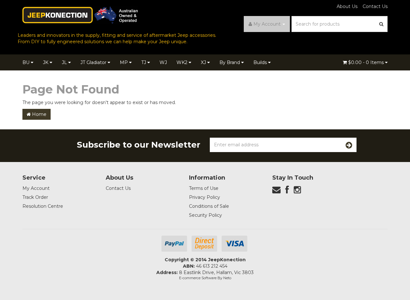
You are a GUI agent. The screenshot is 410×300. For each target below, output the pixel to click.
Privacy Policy (204, 197)
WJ (163, 62)
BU (26, 62)
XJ (204, 62)
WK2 (182, 62)
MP (124, 62)
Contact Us (375, 6)
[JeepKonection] (80, 15)
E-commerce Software (198, 278)
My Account (36, 188)
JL (65, 62)
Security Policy (205, 215)
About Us (347, 6)
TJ (144, 62)
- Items (366, 62)
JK (46, 62)
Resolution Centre (42, 206)
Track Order (35, 197)
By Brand (230, 62)
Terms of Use (203, 188)
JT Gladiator (94, 62)
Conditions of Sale (209, 206)
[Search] (381, 24)
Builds (260, 62)
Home (38, 114)
